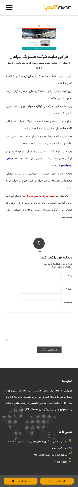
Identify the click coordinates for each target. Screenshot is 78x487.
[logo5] (45, 7)
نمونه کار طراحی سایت (26, 63)
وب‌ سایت (68, 302)
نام (70, 276)
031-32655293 (59, 455)
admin (39, 68)
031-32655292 (42, 455)
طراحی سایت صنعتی (47, 63)
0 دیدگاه (66, 63)
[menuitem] (10, 7)
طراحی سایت (64, 76)
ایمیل (69, 289)
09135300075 (20, 481)
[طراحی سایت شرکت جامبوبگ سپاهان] (39, 37)
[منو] (10, 7)
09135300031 (56, 481)
